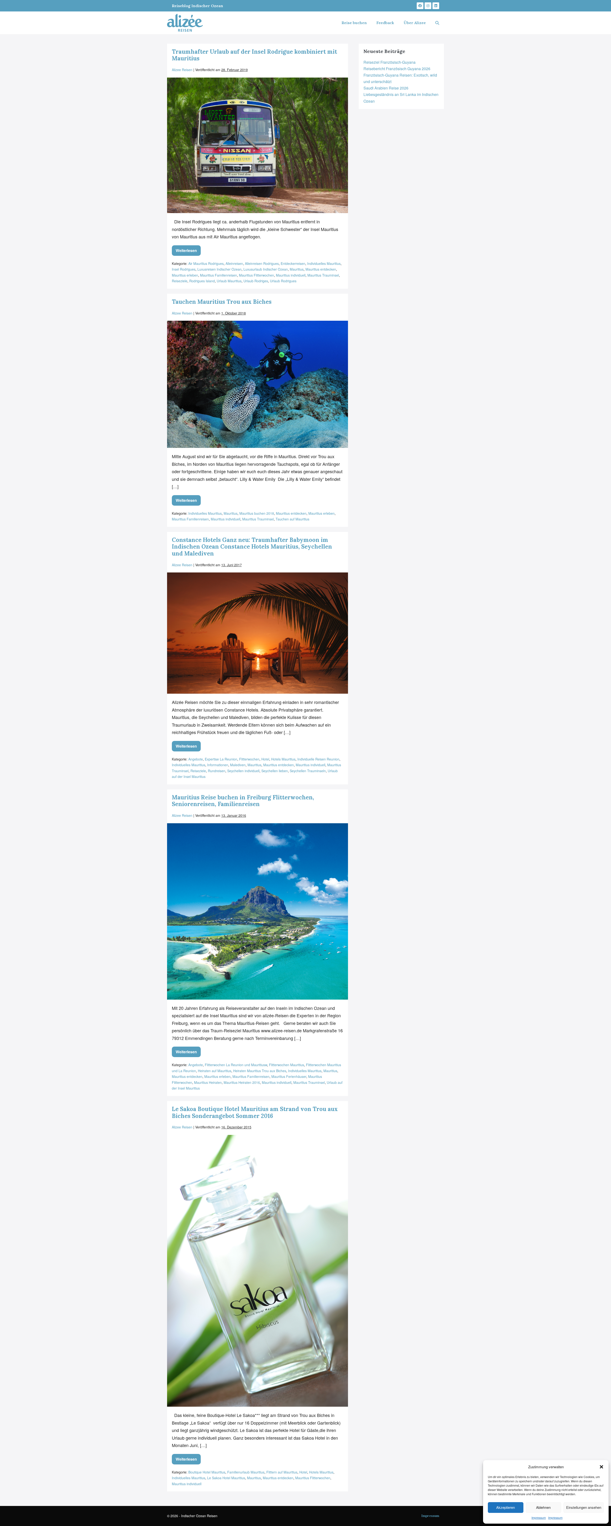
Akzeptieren (505, 1507)
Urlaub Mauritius (229, 280)
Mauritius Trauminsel (323, 275)
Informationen (217, 764)
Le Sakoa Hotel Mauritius (226, 1477)
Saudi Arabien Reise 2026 (385, 88)
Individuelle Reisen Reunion (318, 759)
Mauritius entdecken (321, 269)
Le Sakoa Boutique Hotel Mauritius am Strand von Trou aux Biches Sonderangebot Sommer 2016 (255, 1112)
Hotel (265, 759)
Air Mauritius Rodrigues (206, 263)
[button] (601, 1466)
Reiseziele (179, 280)
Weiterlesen (188, 249)
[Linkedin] (435, 5)
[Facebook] (420, 5)
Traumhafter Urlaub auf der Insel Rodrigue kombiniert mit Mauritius (254, 55)
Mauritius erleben (185, 275)
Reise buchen (354, 22)
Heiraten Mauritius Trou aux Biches (259, 1070)
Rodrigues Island (202, 280)
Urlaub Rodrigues (283, 280)
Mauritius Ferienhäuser (288, 1076)
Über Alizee (415, 22)
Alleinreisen (234, 263)
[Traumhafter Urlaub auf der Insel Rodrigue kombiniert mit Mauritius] (257, 145)
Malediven (238, 764)
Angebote (195, 759)
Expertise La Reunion (221, 759)
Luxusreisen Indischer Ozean (219, 269)
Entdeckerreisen (293, 263)
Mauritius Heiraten (208, 1082)
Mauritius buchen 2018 (256, 513)
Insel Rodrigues (183, 269)
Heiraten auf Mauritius (214, 1070)
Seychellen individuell (243, 770)
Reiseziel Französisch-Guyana (389, 62)
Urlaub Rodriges (255, 280)
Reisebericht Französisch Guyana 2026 (396, 68)
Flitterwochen (249, 759)
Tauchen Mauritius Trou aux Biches (222, 301)
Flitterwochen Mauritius (286, 1064)
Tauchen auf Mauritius (292, 519)
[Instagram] (428, 5)
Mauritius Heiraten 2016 (242, 1082)
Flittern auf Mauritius (281, 1472)
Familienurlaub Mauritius (245, 1472)
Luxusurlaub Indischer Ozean (265, 269)
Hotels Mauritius (283, 759)
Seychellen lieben (274, 770)
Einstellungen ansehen (583, 1507)
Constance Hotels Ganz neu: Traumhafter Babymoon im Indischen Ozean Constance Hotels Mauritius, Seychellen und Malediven (252, 546)
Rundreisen (216, 770)
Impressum (539, 1518)
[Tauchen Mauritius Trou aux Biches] (257, 384)
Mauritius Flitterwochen (256, 275)
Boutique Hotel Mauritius (206, 1472)
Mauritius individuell (291, 275)
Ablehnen (543, 1507)
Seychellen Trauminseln (308, 770)
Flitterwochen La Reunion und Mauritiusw (236, 1064)
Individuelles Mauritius (324, 263)
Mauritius (297, 269)
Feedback (385, 22)
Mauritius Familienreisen (218, 275)
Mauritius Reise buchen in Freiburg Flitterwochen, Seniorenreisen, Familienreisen (243, 801)
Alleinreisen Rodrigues (262, 263)
